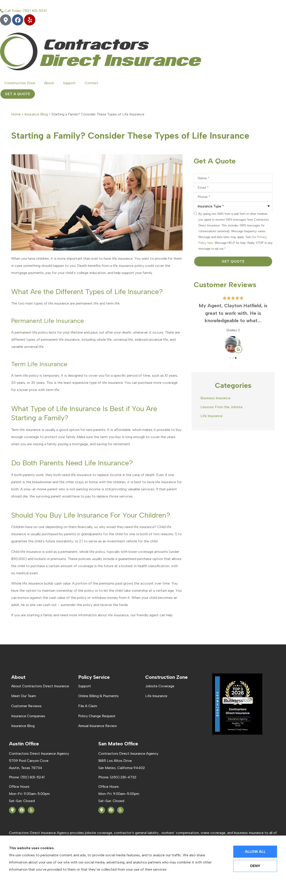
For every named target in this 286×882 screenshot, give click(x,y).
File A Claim (87, 706)
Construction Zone (19, 83)
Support (69, 83)
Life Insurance (156, 696)
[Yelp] (29, 19)
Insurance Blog (36, 114)
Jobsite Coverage (159, 686)
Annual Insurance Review (97, 726)
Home (16, 114)
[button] (230, 358)
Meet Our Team (23, 696)
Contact (91, 83)
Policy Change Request (97, 716)
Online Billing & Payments (98, 696)
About (49, 83)
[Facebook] (17, 19)
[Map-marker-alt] (5, 19)
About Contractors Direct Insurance (40, 686)
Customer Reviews (26, 706)
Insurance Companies (28, 716)
